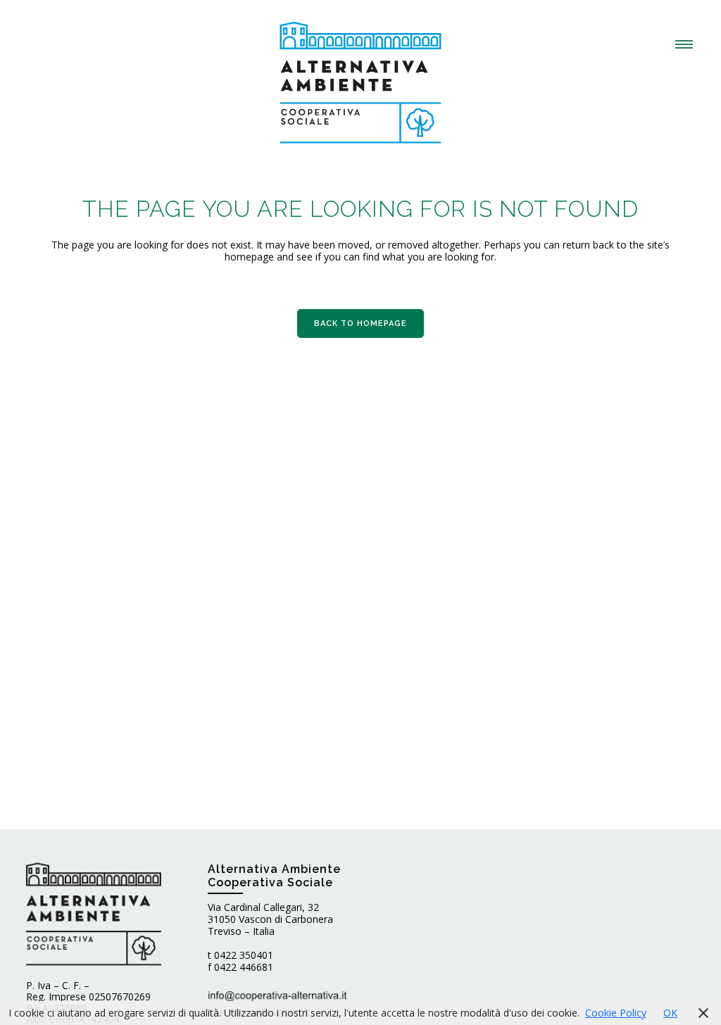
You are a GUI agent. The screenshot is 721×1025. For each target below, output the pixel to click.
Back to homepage (360, 323)
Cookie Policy (615, 1012)
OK (670, 1012)
